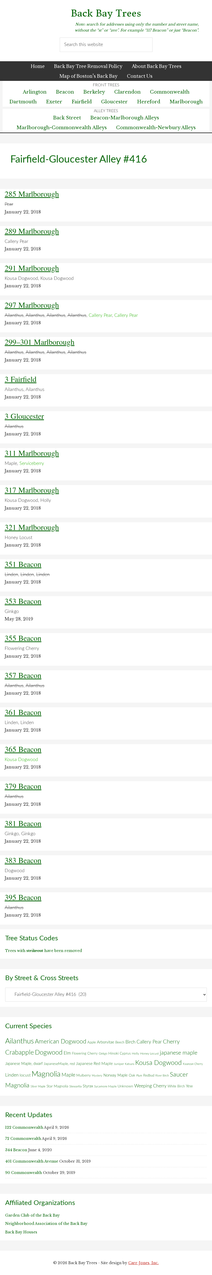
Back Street (67, 118)
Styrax (88, 1086)
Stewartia (75, 1086)
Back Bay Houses (21, 1232)
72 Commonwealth (23, 1138)
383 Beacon (23, 860)
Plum (139, 1075)
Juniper (119, 1063)
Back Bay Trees (106, 13)
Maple (68, 1075)
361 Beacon (23, 712)
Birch (130, 1042)
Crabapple (19, 1052)
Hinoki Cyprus (119, 1053)
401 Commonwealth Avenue (31, 1161)
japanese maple (178, 1053)
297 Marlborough (32, 304)
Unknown (125, 1086)
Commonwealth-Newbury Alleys (156, 127)
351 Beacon (23, 564)
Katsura (129, 1064)
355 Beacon (23, 638)
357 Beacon (23, 675)
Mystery (97, 1075)
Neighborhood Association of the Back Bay (46, 1223)
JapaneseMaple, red (59, 1064)
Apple (91, 1042)
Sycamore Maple (105, 1086)
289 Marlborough (32, 231)
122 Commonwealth (24, 1127)
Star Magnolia (57, 1086)
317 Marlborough (32, 490)
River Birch (162, 1075)
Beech (119, 1042)
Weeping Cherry (150, 1086)
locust (25, 1075)
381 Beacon (23, 823)
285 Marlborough (32, 193)
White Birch (176, 1086)
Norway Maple (115, 1075)
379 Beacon (23, 786)
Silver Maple (38, 1086)
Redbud (148, 1075)
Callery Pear (149, 1042)
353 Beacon (23, 601)
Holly (135, 1053)
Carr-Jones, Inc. (143, 1263)
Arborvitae (105, 1042)
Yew (189, 1086)
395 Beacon (23, 897)
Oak (132, 1075)
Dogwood (49, 1052)
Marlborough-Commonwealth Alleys (62, 127)
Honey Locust (149, 1053)
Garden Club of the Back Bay (32, 1215)
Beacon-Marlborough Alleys (124, 118)
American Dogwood (60, 1041)
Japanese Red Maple (94, 1064)
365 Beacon (23, 749)
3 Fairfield (20, 379)
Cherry (171, 1041)
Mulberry (83, 1075)
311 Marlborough (32, 453)
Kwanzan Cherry (193, 1064)
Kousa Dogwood (158, 1063)
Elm (67, 1053)
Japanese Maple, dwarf (24, 1064)
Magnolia (46, 1074)
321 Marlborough (32, 527)
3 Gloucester (24, 416)
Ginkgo (103, 1053)
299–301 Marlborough (39, 341)
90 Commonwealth (23, 1172)
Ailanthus (19, 1041)
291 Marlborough (32, 268)
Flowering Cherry (85, 1053)
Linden (12, 1075)
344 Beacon (16, 1150)
